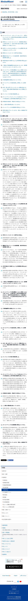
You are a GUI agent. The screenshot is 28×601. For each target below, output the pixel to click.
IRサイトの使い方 (6, 551)
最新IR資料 (4, 525)
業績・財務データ (6, 509)
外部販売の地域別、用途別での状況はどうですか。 (14, 101)
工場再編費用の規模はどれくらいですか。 (12, 79)
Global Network (5, 575)
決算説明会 (5, 489)
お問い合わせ (23, 575)
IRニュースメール (6, 543)
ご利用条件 (14, 589)
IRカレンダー (5, 513)
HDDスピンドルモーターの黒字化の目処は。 (13, 53)
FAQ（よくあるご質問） (8, 538)
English (15, 575)
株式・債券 (4, 474)
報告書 (4, 497)
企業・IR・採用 (8, 5)
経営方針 (4, 471)
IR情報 (14, 5)
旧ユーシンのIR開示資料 (8, 507)
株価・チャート (5, 516)
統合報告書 (5, 487)
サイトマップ (14, 587)
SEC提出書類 (6, 499)
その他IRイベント (7, 492)
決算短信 (5, 480)
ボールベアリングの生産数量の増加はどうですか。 (14, 107)
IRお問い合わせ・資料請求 (8, 541)
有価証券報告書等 (7, 485)
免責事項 (4, 554)
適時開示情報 (6, 482)
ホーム (2, 5)
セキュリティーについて (14, 591)
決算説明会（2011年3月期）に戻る (10, 12)
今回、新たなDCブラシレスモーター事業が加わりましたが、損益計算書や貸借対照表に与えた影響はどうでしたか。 (15, 89)
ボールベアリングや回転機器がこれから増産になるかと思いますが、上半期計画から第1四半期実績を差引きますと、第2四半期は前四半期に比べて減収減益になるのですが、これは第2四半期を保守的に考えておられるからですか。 (15, 73)
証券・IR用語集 (5, 532)
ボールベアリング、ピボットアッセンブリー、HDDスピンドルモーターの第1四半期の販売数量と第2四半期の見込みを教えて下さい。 (15, 37)
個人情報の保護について (14, 593)
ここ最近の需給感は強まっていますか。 (12, 104)
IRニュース (4, 546)
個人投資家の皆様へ (6, 519)
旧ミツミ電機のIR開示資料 (9, 504)
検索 (22, 1)
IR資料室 (19, 5)
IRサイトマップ (5, 549)
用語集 (3, 527)
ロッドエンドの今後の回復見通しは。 (11, 94)
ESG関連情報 (6, 502)
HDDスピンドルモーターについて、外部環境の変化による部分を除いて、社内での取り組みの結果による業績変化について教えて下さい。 (15, 43)
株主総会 (5, 494)
